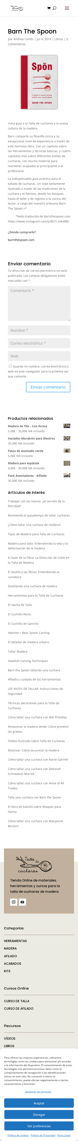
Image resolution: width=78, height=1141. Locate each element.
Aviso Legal (64, 1135)
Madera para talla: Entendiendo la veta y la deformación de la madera (38, 545)
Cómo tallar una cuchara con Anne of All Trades (36, 785)
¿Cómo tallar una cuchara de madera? (34, 525)
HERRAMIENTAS (15, 941)
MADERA (10, 948)
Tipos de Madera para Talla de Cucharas (36, 534)
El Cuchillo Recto (19, 614)
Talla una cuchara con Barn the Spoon (34, 797)
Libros (58, 39)
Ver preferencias (39, 1126)
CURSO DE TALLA (16, 1001)
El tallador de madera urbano (28, 642)
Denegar (39, 1114)
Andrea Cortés (23, 39)
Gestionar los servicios (38, 1091)
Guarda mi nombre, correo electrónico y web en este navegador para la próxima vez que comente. (38, 371)
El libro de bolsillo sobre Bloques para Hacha (34, 809)
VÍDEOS (9, 1038)
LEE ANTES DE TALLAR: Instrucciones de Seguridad (35, 691)
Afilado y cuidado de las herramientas (34, 679)
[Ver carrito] (50, 8)
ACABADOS (12, 963)
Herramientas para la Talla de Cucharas (35, 595)
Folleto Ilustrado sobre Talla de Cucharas (36, 741)
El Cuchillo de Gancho (23, 624)
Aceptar (39, 1103)
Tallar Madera (17, 651)
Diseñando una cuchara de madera (32, 586)
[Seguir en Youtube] (22, 902)
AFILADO (10, 956)
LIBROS (9, 1046)
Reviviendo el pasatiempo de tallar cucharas (39, 515)
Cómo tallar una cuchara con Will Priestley (37, 717)
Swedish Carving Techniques (28, 661)
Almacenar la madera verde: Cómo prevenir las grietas (38, 729)
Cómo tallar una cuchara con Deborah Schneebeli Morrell (34, 771)
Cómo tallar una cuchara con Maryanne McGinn (35, 823)
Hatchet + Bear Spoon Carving (29, 633)
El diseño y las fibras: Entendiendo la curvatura (33, 574)
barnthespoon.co (20, 240)
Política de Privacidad (43, 1135)
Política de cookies (18, 1135)
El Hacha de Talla (20, 605)
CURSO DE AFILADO (18, 1008)
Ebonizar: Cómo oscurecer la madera (33, 750)
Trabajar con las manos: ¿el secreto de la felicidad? (36, 503)
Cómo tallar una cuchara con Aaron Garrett (38, 759)
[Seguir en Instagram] (13, 902)
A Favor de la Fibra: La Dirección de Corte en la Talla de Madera (38, 560)
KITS (7, 971)
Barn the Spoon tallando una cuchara (34, 670)
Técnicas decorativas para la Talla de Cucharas (33, 705)
